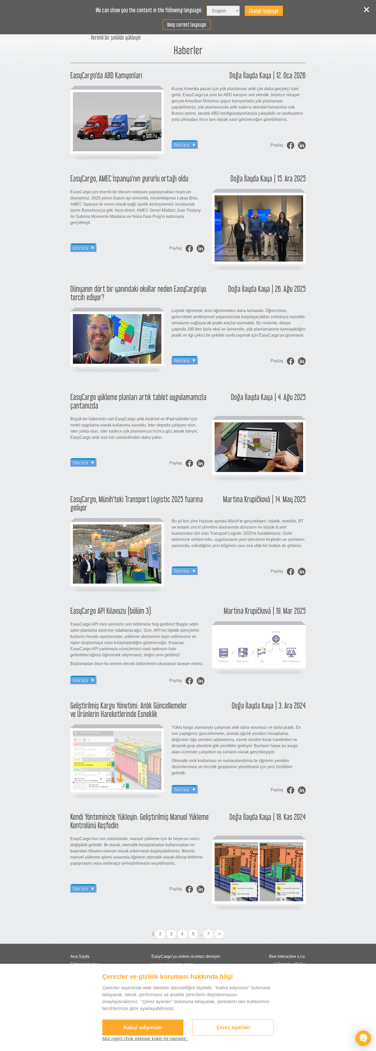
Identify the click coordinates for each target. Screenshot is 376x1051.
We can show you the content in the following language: (149, 10)
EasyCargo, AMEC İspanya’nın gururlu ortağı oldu (129, 178)
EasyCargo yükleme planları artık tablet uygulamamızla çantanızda (138, 401)
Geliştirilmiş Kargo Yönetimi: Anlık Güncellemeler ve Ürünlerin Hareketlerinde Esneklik (128, 709)
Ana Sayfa (79, 956)
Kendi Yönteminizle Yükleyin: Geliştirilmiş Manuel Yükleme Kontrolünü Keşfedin (139, 821)
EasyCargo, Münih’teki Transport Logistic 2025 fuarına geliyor (136, 503)
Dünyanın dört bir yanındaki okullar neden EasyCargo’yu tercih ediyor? (138, 293)
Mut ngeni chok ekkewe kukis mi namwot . (145, 1038)
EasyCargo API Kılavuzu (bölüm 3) (110, 610)
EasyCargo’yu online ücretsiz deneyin (185, 956)
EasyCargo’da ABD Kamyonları (106, 75)
